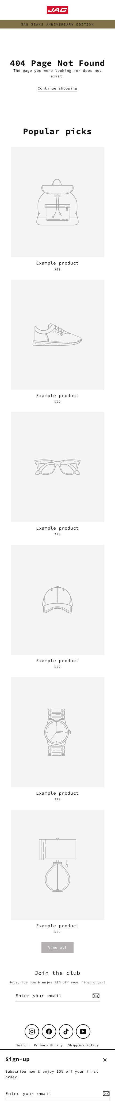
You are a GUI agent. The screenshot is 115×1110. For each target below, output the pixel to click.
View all (57, 947)
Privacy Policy (48, 1045)
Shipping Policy (83, 1045)
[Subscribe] (105, 1093)
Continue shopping (57, 88)
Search (22, 1045)
